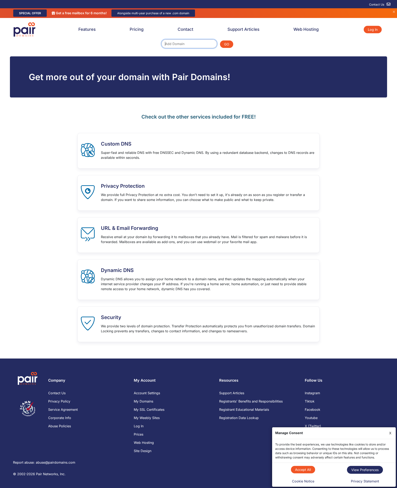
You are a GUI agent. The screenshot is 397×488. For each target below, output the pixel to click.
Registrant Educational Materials (244, 409)
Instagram (312, 393)
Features (87, 29)
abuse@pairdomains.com (55, 462)
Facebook (312, 409)
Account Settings (147, 393)
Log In (373, 29)
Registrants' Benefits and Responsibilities (251, 401)
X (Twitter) (313, 426)
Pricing (136, 29)
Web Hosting (306, 29)
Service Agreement (63, 409)
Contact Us (377, 4)
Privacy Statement (365, 481)
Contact (185, 29)
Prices (138, 434)
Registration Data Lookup (239, 418)
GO (226, 44)
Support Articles (243, 29)
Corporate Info (59, 418)
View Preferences (365, 470)
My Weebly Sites (147, 418)
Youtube (311, 418)
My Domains (143, 401)
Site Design (142, 451)
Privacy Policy (59, 401)
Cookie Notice (303, 481)
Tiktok (309, 401)
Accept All (303, 470)
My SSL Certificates (149, 409)
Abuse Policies (59, 426)
